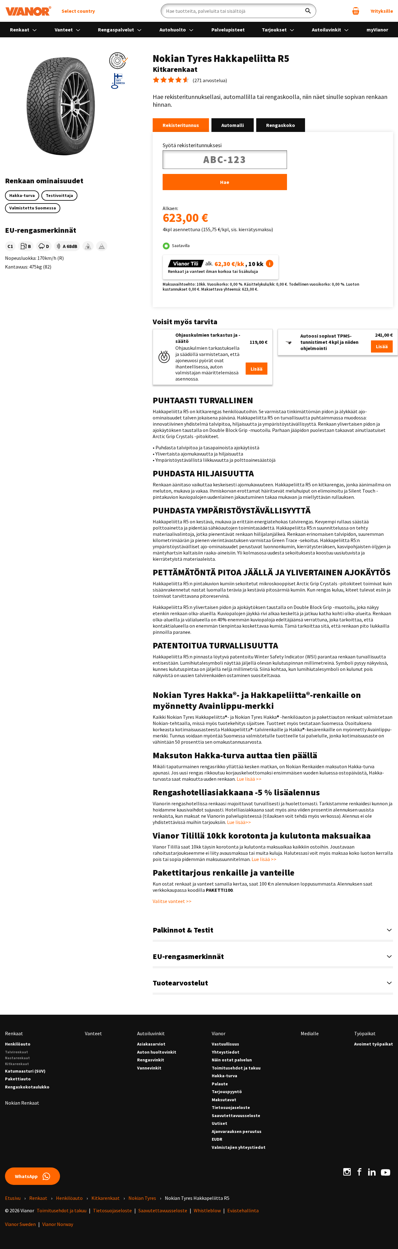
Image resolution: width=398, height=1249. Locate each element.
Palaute (220, 1084)
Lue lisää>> (239, 822)
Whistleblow (207, 1210)
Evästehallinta (243, 1210)
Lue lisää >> (249, 779)
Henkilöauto (17, 1044)
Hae (224, 182)
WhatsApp (26, 1176)
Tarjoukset (275, 29)
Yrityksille (382, 11)
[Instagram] (347, 1172)
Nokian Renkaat (22, 1103)
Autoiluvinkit (327, 29)
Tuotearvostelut (180, 983)
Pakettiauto (18, 1079)
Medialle (310, 1033)
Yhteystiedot (225, 1052)
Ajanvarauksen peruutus (236, 1131)
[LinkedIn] (372, 1172)
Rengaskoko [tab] (280, 125)
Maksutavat (224, 1099)
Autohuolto (173, 29)
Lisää (256, 369)
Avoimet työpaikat (373, 1044)
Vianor (218, 1033)
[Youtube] (386, 1171)
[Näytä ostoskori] (356, 11)
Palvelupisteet (228, 29)
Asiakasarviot (151, 1044)
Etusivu (13, 1198)
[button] (118, 60)
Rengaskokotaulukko (27, 1087)
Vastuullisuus (225, 1044)
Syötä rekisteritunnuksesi (192, 145)
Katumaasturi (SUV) (25, 1071)
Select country (78, 11)
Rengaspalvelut (116, 29)
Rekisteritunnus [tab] (181, 125)
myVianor (377, 29)
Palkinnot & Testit (183, 930)
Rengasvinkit (150, 1060)
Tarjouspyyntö (227, 1091)
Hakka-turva (224, 1075)
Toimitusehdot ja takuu (236, 1068)
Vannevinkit (149, 1068)
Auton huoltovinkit (156, 1052)
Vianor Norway (57, 1224)
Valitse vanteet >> (172, 901)
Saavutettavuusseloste (236, 1115)
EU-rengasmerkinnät (188, 956)
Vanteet (64, 29)
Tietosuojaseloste (231, 1107)
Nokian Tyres (142, 1198)
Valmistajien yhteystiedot (239, 1147)
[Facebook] (359, 1172)
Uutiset (219, 1123)
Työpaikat (365, 1033)
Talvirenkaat (16, 1052)
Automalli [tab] (232, 125)
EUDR (217, 1139)
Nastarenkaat (17, 1057)
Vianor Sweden (20, 1224)
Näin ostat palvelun (232, 1060)
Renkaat (20, 29)
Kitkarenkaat (17, 1063)
